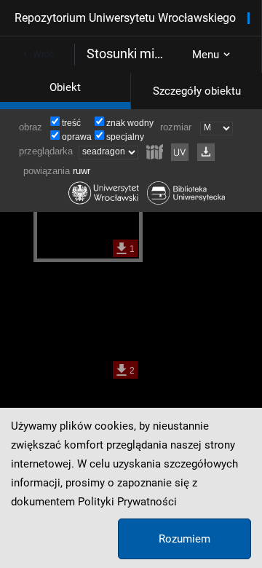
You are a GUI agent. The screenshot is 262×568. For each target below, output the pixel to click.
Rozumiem (184, 538)
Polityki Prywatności (127, 501)
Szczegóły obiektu (197, 91)
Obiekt (65, 87)
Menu (205, 54)
